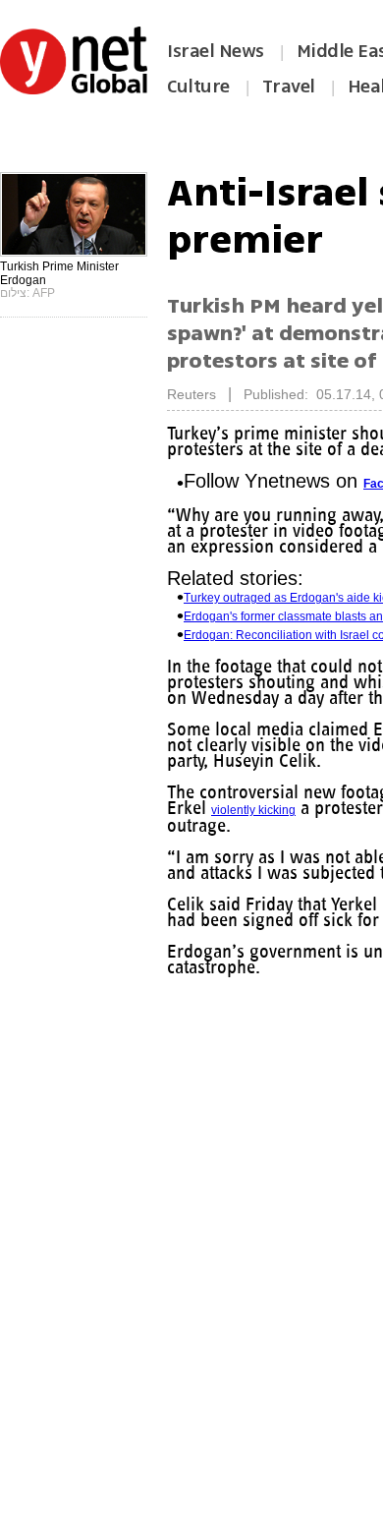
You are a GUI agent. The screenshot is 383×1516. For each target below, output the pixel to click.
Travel (288, 86)
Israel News (215, 51)
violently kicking (253, 810)
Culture (198, 86)
